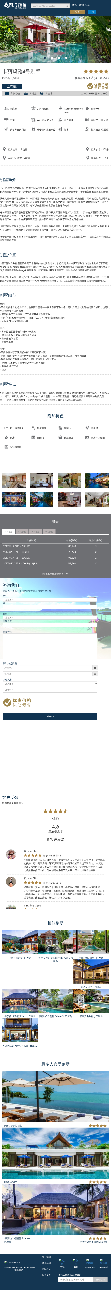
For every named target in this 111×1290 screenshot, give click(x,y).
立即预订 (12, 86)
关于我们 (46, 1257)
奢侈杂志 (84, 4)
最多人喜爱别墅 (55, 1064)
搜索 (74, 4)
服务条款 (46, 1275)
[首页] (16, 5)
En (92, 12)
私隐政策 (46, 1269)
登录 (77, 12)
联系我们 (46, 1263)
